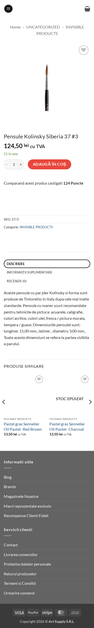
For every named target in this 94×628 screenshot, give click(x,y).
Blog (8, 477)
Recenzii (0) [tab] (17, 281)
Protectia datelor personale (27, 564)
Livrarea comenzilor (21, 554)
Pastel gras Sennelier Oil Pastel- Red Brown (23, 426)
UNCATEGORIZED (43, 26)
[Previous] (4, 412)
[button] (8, 9)
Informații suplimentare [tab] (29, 272)
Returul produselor (20, 573)
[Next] (90, 412)
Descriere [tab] (16, 264)
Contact (11, 544)
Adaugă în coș (49, 164)
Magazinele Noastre (21, 496)
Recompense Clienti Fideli (26, 515)
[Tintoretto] (35, 205)
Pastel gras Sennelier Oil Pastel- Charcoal (67, 426)
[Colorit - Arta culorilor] (47, 8)
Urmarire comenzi (19, 593)
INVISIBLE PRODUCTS (36, 227)
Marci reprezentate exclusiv (27, 506)
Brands (10, 486)
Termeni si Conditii (20, 583)
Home (15, 26)
